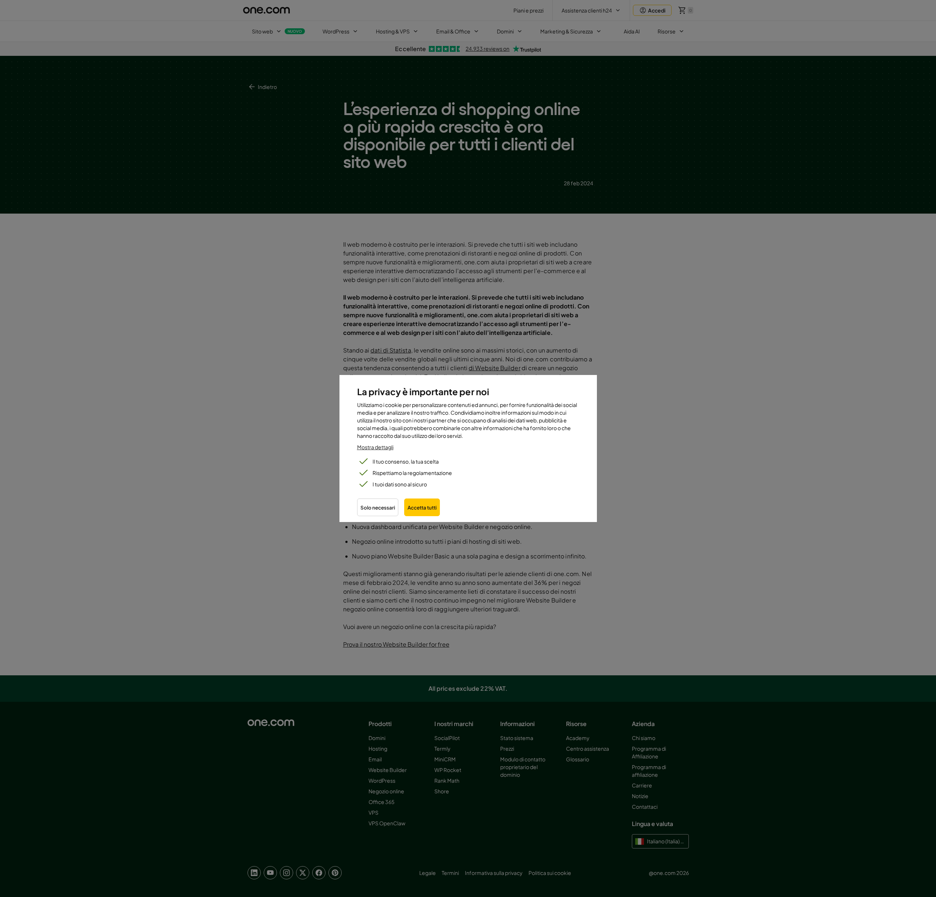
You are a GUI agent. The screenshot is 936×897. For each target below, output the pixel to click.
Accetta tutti (422, 507)
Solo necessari (377, 507)
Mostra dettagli (375, 447)
